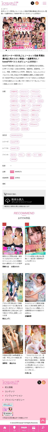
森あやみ (13, 363)
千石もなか (35, 92)
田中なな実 (15, 129)
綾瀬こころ (26, 106)
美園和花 (14, 101)
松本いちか (35, 120)
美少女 (13, 155)
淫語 (28, 155)
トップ (3, 9)
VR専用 (13, 159)
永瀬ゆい (25, 120)
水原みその (15, 120)
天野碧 (23, 101)
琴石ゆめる (34, 124)
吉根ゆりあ (15, 106)
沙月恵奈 (25, 115)
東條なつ (14, 124)
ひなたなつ (24, 92)
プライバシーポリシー (14, 400)
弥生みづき (24, 96)
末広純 (40, 101)
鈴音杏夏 (25, 129)
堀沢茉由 (14, 110)
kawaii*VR (14, 142)
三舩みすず (15, 115)
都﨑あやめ (35, 110)
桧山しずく (6, 318)
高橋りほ (35, 115)
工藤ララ (32, 101)
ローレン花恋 (36, 96)
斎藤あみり (24, 110)
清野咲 (4, 363)
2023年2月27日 (16, 135)
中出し (21, 155)
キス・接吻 (37, 155)
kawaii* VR (15, 148)
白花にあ (28, 373)
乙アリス (14, 96)
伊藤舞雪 (14, 92)
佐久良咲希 (36, 106)
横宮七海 (24, 124)
